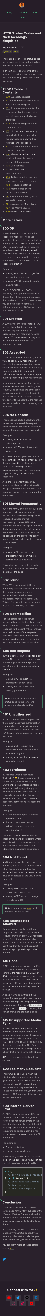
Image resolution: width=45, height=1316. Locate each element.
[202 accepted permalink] (1, 350)
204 (8, 123)
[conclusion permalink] (1, 1199)
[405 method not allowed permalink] (1, 918)
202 (8, 108)
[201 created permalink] (1, 316)
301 (7, 131)
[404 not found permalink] (1, 854)
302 (8, 146)
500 (8, 211)
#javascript (7, 52)
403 (8, 177)
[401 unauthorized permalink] (1, 712)
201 (7, 100)
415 (7, 204)
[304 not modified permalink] (1, 611)
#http (16, 52)
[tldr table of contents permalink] (1, 86)
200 (8, 96)
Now (22, 17)
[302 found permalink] (1, 577)
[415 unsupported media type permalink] (1, 1017)
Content (22, 12)
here (12, 1248)
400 (8, 165)
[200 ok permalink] (1, 226)
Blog (9, 12)
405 (8, 188)
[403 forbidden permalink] (1, 767)
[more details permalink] (1, 217)
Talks (35, 12)
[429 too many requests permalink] (1, 1066)
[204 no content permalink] (1, 412)
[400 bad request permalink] (1, 648)
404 (8, 184)
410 (7, 196)
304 (8, 154)
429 (8, 208)
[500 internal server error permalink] (1, 1103)
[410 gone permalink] (1, 958)
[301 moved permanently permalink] (1, 501)
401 (7, 169)
